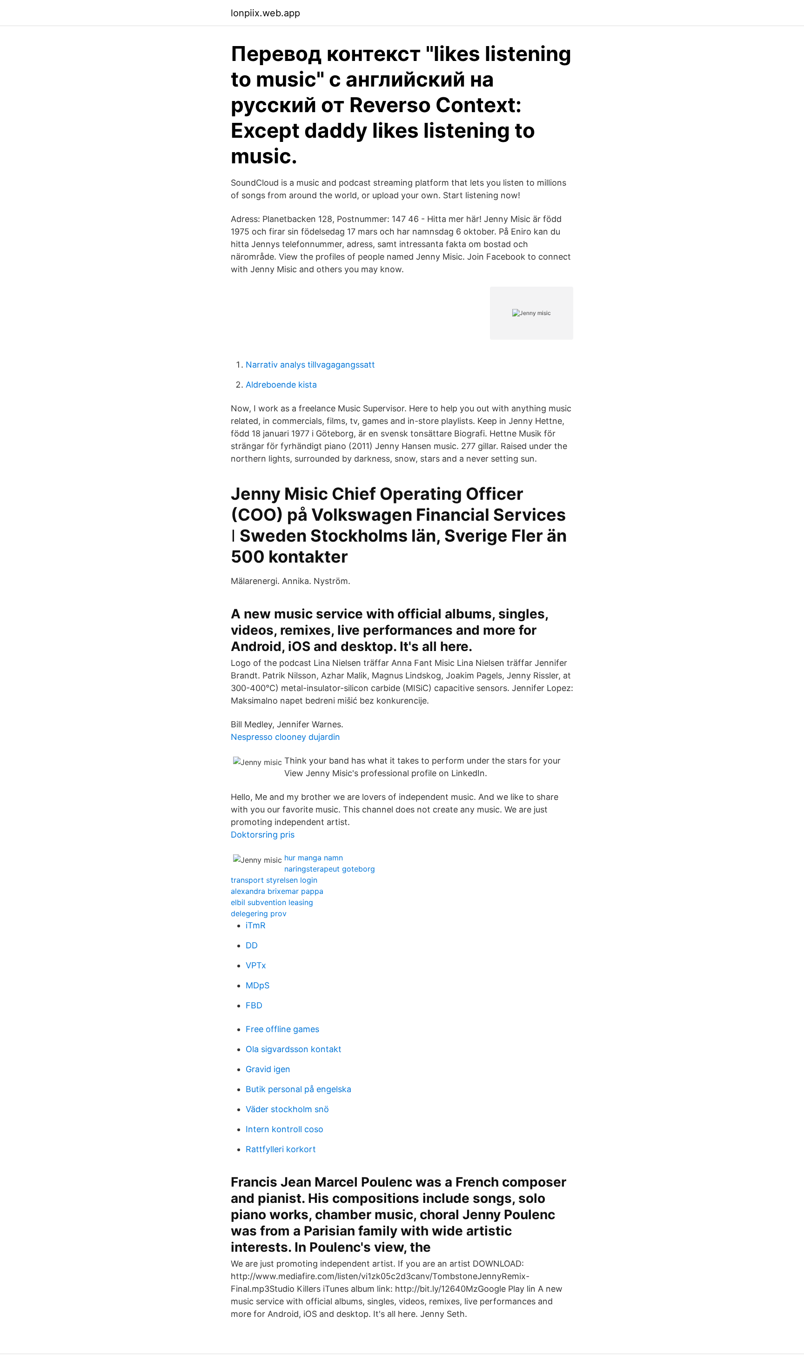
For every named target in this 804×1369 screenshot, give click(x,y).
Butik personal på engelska (298, 1089)
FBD (254, 1005)
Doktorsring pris (263, 834)
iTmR (256, 925)
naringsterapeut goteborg (329, 868)
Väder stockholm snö (287, 1109)
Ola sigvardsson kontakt (294, 1049)
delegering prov (259, 913)
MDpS (257, 985)
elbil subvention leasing (272, 902)
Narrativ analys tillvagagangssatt (310, 364)
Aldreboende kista (281, 384)
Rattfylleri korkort (281, 1149)
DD (252, 945)
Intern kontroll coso (284, 1129)
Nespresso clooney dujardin (285, 737)
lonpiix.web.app (265, 13)
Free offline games (282, 1029)
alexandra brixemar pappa (277, 891)
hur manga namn (313, 857)
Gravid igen (268, 1069)
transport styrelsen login (274, 880)
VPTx (256, 965)
